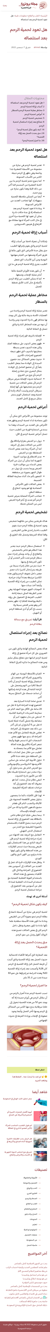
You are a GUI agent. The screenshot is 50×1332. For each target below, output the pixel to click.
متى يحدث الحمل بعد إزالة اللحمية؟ (31, 135)
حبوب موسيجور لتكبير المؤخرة (34, 1283)
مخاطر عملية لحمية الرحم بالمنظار (27, 110)
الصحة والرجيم (31, 1198)
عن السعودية (31, 1240)
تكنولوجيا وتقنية (30, 1230)
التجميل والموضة (30, 1183)
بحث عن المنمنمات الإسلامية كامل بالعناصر (29, 1286)
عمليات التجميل (31, 1235)
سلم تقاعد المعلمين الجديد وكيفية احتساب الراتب (26, 1267)
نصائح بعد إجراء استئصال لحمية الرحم (28, 124)
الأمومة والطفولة (30, 1178)
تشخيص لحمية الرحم (32, 118)
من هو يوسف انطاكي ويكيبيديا (35, 1279)
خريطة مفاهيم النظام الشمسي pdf (32, 1271)
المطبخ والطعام (30, 1209)
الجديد (21, 5)
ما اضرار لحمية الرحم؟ (31, 141)
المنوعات (33, 1219)
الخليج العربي (32, 1193)
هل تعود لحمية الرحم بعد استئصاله (27, 103)
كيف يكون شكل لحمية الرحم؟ (29, 130)
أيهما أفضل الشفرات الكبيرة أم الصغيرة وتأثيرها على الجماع (19, 1114)
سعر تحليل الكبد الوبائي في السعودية (17, 1099)
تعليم (34, 1224)
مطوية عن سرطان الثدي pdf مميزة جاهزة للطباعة (26, 1290)
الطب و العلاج (31, 1204)
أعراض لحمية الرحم (33, 114)
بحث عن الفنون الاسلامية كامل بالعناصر (30, 1264)
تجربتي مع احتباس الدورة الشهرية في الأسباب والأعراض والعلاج (18, 1154)
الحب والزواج (32, 1188)
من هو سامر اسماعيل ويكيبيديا (34, 1275)
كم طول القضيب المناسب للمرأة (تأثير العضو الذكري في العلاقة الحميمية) (18, 1128)
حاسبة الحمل (32, 1245)
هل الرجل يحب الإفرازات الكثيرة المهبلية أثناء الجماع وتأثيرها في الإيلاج (19, 1141)
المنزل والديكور (31, 1214)
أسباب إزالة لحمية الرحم (31, 107)
